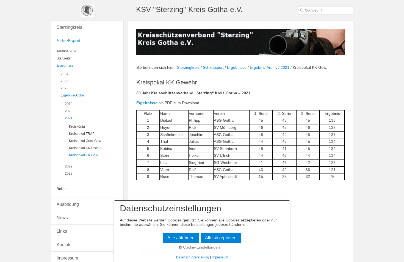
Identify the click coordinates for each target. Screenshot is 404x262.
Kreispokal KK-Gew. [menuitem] (84, 155)
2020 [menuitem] (69, 111)
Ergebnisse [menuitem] (65, 65)
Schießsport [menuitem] (68, 40)
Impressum (220, 257)
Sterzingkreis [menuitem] (69, 27)
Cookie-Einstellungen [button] (201, 247)
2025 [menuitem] (64, 81)
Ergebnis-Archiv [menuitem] (73, 95)
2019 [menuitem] (69, 104)
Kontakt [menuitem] (64, 244)
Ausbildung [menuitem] (68, 204)
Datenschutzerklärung (192, 257)
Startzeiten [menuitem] (65, 58)
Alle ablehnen (181, 237)
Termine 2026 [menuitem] (67, 51)
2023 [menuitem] (69, 173)
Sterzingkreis (188, 67)
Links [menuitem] (62, 231)
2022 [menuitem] (69, 166)
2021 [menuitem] (69, 118)
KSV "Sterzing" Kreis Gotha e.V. (189, 9)
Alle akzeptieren (221, 237)
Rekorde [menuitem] (63, 188)
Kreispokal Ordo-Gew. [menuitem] (85, 141)
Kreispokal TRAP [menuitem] (82, 133)
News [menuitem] (62, 217)
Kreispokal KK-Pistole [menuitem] (85, 148)
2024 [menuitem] (64, 74)
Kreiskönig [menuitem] (77, 126)
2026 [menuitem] (64, 88)
